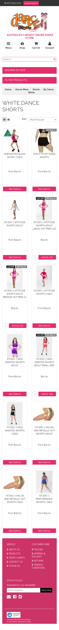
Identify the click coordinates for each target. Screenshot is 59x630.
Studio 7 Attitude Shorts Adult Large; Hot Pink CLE (44, 225)
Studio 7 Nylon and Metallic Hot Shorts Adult (44, 430)
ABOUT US (14, 549)
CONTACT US (15, 562)
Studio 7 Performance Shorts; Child (44, 498)
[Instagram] (20, 596)
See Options (15, 189)
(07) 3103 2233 (14, 3)
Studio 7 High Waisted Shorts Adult (15, 362)
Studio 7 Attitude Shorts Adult (14, 224)
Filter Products (16, 80)
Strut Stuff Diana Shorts (44, 156)
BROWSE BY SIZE (15, 70)
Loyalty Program (31, 3)
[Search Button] (55, 59)
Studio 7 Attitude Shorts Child (44, 292)
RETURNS (38, 561)
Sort (24, 119)
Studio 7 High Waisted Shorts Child (15, 430)
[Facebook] (14, 596)
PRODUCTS (14, 553)
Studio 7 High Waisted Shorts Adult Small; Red (44, 362)
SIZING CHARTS (17, 557)
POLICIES (38, 549)
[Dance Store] (29, 21)
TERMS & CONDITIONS (38, 566)
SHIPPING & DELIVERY (38, 555)
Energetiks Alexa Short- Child (14, 156)
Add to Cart (47, 257)
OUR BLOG (14, 566)
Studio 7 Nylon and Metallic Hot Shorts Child (14, 498)
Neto (29, 622)
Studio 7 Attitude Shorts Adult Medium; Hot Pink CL (14, 293)
